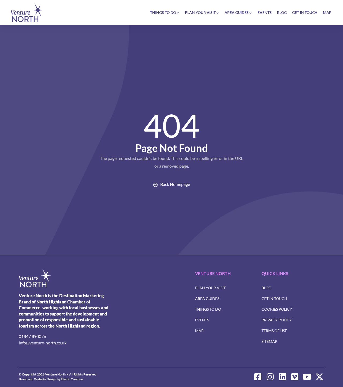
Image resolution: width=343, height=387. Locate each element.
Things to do (163, 12)
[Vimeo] (295, 377)
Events (265, 12)
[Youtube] (307, 377)
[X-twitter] (319, 377)
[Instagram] (270, 377)
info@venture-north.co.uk (42, 342)
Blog (282, 12)
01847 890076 (32, 336)
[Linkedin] (282, 377)
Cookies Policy (277, 309)
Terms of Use (274, 330)
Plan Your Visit (200, 12)
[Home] (27, 12)
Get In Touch (305, 12)
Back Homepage (175, 184)
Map (327, 12)
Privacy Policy (277, 320)
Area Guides (237, 12)
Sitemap (269, 341)
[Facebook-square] (258, 377)
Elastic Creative (72, 379)
